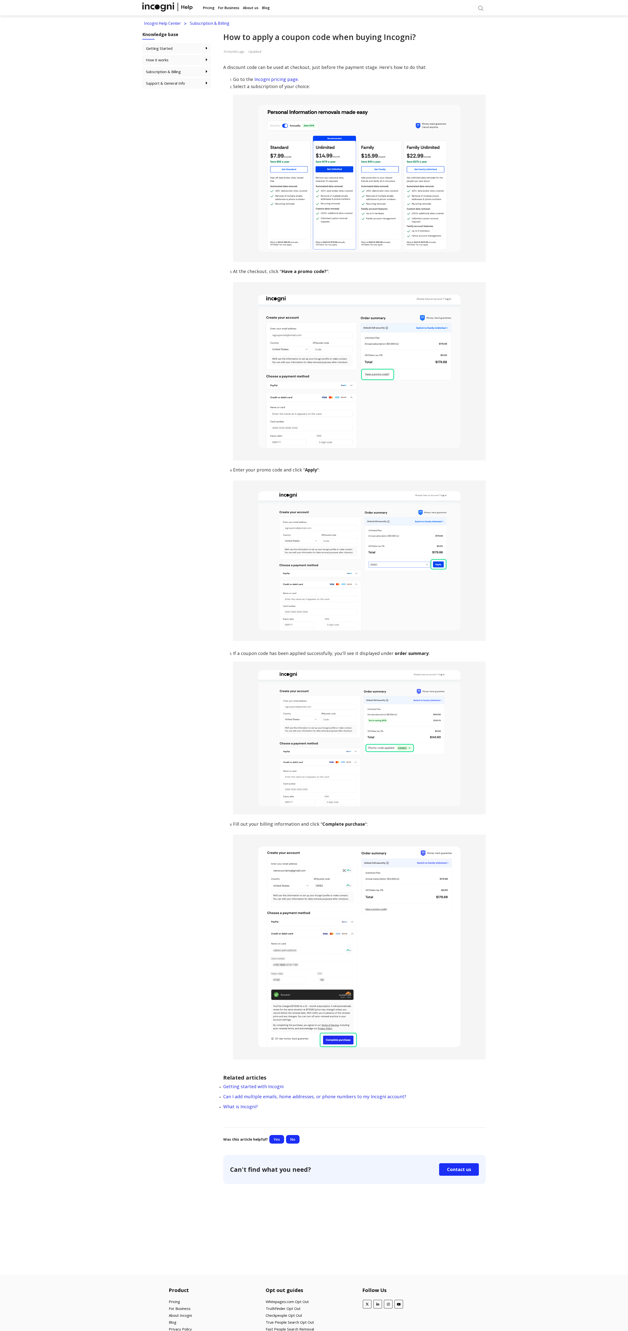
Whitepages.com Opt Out (287, 1301)
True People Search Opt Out (290, 1322)
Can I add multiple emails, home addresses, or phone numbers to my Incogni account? (314, 1096)
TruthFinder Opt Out (283, 1308)
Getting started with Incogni (253, 1086)
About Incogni (180, 1315)
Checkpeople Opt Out (284, 1315)
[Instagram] (388, 1304)
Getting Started (159, 48)
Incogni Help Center (162, 23)
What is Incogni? (240, 1106)
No (292, 1139)
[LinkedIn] (377, 1304)
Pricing (208, 7)
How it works (157, 59)
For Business (228, 7)
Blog (266, 7)
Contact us (459, 1169)
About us (250, 7)
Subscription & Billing (209, 23)
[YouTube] (398, 1304)
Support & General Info (165, 83)
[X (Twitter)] (367, 1304)
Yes (277, 1139)
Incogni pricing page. (276, 79)
